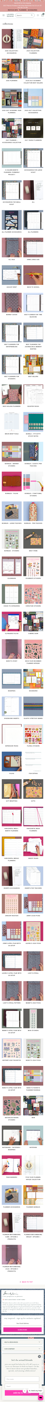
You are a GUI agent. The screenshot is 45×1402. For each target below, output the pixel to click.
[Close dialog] (39, 1356)
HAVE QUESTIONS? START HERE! (15, 1299)
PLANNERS (22, 10)
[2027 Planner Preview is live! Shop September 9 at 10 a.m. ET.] (22, 6)
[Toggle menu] (3, 15)
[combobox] (25, 15)
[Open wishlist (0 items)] (38, 15)
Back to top (27, 1282)
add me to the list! (22, 1392)
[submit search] (31, 15)
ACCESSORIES (32, 10)
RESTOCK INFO (13, 10)
